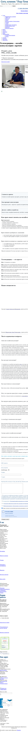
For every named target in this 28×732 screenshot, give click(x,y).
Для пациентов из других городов (4, 627)
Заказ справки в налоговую (22, 13)
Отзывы (7, 22)
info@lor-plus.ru (3, 670)
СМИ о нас (7, 17)
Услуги (4, 30)
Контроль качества (9, 28)
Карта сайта (2, 579)
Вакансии (7, 27)
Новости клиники (4, 555)
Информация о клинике (10, 16)
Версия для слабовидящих (3, 689)
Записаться (5, 40)
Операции (5, 31)
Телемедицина (6, 34)
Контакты (5, 38)
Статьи (6, 23)
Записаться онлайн (5, 61)
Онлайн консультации (10, 35)
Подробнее (2, 551)
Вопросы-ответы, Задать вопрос (12, 21)
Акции (6, 20)
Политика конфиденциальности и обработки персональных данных (5, 590)
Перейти (19, 730)
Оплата (6, 36)
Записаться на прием (4, 622)
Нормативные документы (11, 24)
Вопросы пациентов (4, 632)
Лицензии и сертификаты (3, 565)
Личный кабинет (24, 11)
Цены (4, 33)
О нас (4, 15)
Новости (7, 19)
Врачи (4, 29)
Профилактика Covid (10, 26)
